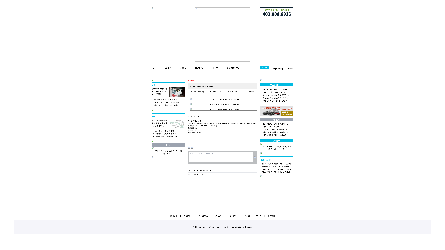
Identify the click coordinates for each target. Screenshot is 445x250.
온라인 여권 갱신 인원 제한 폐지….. (165, 133)
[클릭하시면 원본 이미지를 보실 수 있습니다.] (223, 99)
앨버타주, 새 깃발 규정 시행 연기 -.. (166, 99)
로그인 (273, 68)
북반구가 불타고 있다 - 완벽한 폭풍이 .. (276, 166)
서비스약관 (219, 215)
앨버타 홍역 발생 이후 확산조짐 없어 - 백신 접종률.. (159, 91)
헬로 (195, 92)
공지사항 (246, 215)
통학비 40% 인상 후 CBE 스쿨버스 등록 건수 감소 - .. (168, 152)
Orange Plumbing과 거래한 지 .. (275, 98)
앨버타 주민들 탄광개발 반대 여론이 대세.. (277, 172)
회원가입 (279, 68)
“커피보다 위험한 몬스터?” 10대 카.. (166, 105)
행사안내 (276, 119)
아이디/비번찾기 (288, 68)
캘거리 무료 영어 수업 (271, 126)
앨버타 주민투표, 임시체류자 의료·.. (166, 136)
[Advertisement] (222, 193)
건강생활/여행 (265, 159)
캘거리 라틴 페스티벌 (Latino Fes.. (276, 135)
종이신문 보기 (233, 68)
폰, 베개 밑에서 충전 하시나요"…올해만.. (277, 163)
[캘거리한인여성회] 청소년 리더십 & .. (277, 123)
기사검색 (264, 68)
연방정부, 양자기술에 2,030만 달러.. (166, 102)
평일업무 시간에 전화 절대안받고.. (275, 100)
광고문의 (187, 215)
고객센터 (233, 215)
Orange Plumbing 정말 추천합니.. (276, 95)
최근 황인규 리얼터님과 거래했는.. (275, 89)
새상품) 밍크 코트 (199, 174)
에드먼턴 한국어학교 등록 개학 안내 (276, 132)
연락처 (258, 215)
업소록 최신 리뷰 (276, 84)
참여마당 (199, 68)
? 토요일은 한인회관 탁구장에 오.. (275, 129)
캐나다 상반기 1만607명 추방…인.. (165, 131)
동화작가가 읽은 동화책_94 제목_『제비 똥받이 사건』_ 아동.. (277, 148)
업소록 (215, 68)
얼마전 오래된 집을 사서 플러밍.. (274, 92)
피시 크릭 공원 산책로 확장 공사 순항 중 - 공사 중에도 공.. (159, 123)
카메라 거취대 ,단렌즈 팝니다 (202, 170)
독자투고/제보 (202, 215)
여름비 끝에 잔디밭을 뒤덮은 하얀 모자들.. (277, 169)
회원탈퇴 (271, 215)
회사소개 (173, 215)
